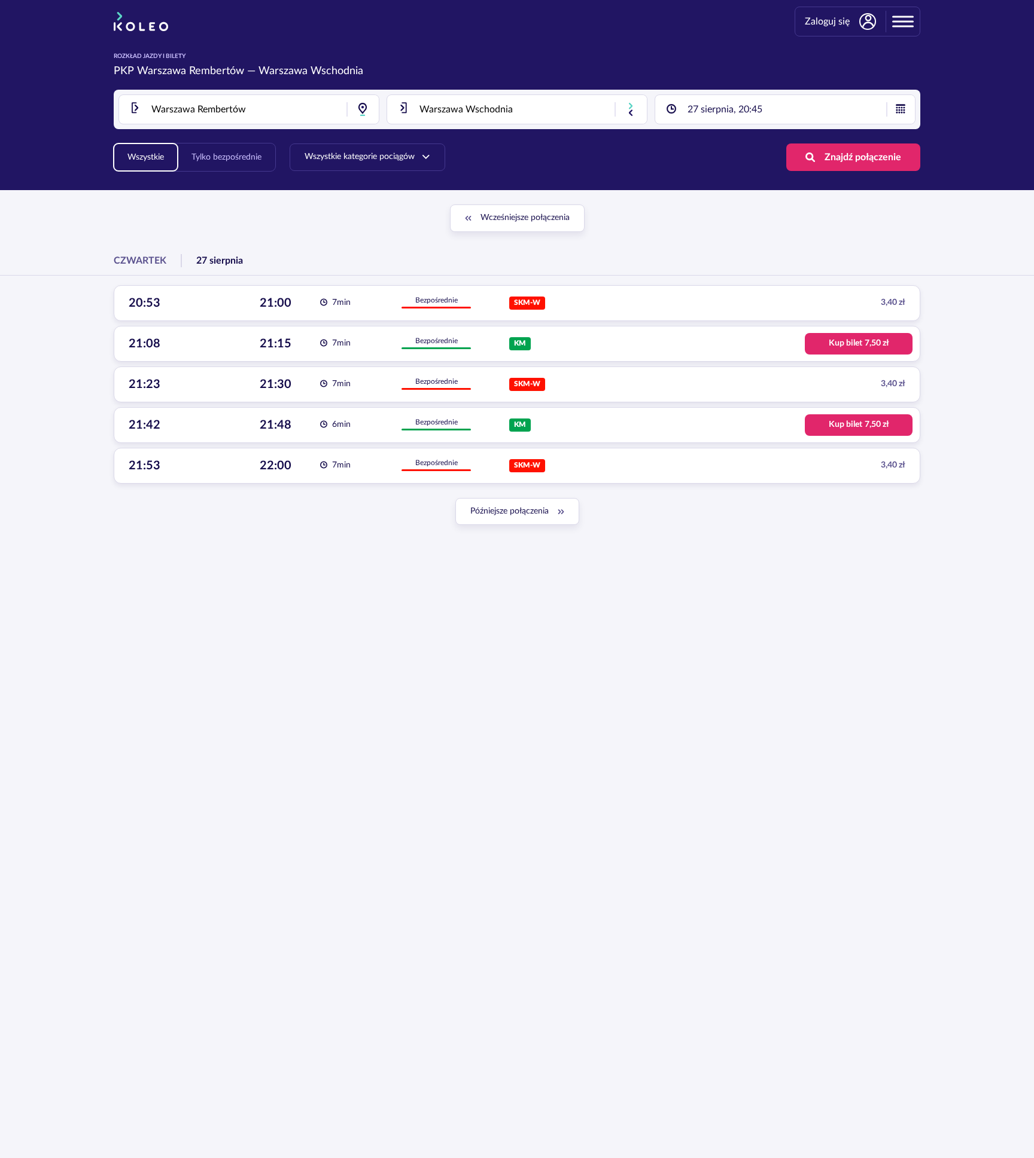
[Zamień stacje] (631, 109)
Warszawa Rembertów (190, 71)
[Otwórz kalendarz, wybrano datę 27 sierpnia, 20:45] (900, 109)
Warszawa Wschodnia (310, 71)
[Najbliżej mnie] (362, 109)
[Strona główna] (141, 21)
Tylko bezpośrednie (226, 157)
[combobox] (248, 109)
